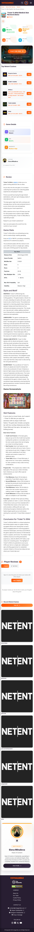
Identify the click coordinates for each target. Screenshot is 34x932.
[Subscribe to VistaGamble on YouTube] (21, 923)
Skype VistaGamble (17, 910)
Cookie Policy (17, 898)
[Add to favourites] (3, 21)
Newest (6, 566)
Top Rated (15, 566)
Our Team (16, 895)
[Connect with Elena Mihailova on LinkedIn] (17, 841)
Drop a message (17, 915)
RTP (10, 238)
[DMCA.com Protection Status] (17, 886)
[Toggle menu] (30, 2)
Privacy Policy (17, 900)
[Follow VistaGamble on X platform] (18, 923)
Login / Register (17, 580)
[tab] (15, 408)
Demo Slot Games (10, 7)
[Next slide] (28, 401)
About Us (15, 893)
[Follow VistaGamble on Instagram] (13, 923)
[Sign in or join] (26, 3)
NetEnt (16, 182)
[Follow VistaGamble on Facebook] (15, 923)
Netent (18, 7)
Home (2, 7)
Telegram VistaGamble (17, 912)
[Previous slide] (6, 401)
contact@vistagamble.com (17, 908)
